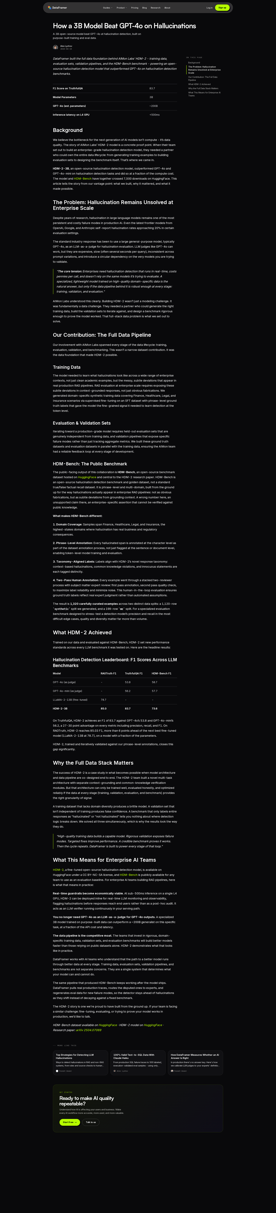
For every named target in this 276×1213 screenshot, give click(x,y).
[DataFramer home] (57, 7)
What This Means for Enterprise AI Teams (204, 94)
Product (121, 7)
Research (155, 7)
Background (194, 62)
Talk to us (91, 1122)
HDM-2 (58, 870)
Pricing (134, 7)
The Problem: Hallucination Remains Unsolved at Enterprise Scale (204, 70)
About (167, 7)
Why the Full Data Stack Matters (203, 88)
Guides (106, 7)
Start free (68, 1122)
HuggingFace (87, 477)
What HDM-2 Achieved (199, 84)
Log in (210, 7)
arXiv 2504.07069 (88, 1030)
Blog (144, 7)
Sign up (222, 7)
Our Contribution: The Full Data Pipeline (202, 78)
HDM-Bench (83, 178)
